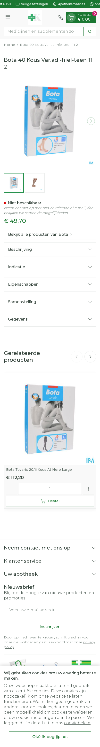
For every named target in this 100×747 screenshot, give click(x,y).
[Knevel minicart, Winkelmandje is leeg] (71, 17)
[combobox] (44, 31)
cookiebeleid (77, 723)
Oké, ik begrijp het (50, 736)
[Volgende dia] (90, 356)
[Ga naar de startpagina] (35, 17)
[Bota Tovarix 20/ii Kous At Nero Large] (50, 419)
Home (9, 44)
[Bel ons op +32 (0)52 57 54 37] (60, 17)
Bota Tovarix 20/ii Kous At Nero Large (39, 469)
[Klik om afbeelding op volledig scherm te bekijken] (50, 121)
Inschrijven (50, 626)
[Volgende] (91, 121)
